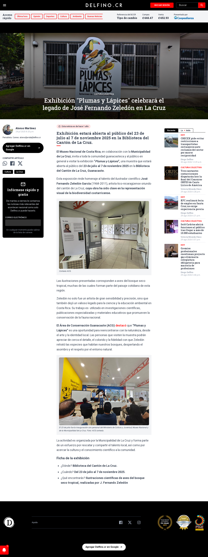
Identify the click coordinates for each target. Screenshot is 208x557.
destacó (121, 325)
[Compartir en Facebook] (12, 163)
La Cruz (19, 172)
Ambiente (77, 16)
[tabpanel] (184, 205)
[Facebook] (121, 522)
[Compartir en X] (20, 163)
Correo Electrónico (16, 217)
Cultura (63, 16)
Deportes (50, 16)
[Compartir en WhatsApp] (5, 163)
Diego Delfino (187, 160)
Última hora (22, 16)
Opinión (36, 16)
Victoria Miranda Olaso (191, 189)
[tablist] (184, 130)
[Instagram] (139, 522)
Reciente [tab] (171, 130)
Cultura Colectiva (104, 94)
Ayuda (35, 522)
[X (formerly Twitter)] (130, 522)
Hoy (183, 135)
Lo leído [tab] (185, 130)
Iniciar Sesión (162, 5)
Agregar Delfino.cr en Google (18, 148)
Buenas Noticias (94, 16)
